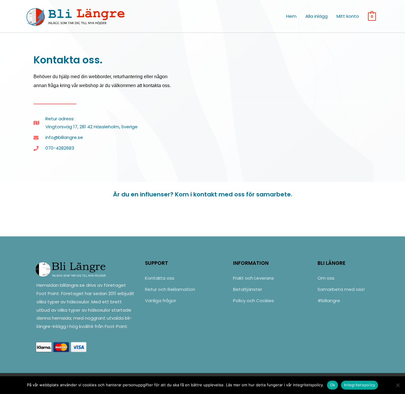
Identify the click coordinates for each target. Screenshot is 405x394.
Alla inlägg (316, 16)
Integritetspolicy (359, 384)
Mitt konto (348, 16)
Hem (291, 16)
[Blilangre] (76, 16)
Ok (332, 384)
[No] (398, 385)
